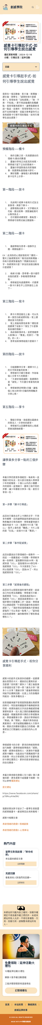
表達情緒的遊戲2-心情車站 (16, 830)
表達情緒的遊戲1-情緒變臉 (15, 824)
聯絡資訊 (32, 1004)
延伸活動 (26, 57)
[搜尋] (33, 7)
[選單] (37, 7)
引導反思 (15, 57)
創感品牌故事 (20, 1010)
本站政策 (18, 1004)
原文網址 (7, 787)
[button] (36, 67)
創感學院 (17, 7)
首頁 (7, 1004)
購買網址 (15, 781)
